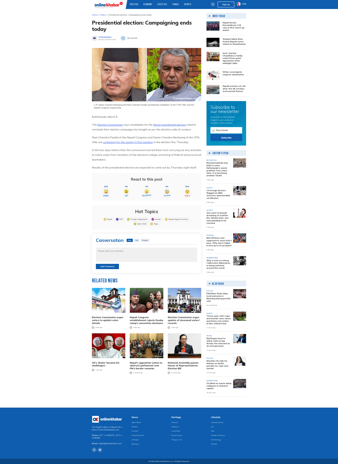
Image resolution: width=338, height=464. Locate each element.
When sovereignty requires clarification (233, 73)
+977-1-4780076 (106, 435)
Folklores (175, 427)
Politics (134, 4)
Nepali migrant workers (178, 219)
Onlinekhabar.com (111, 430)
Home (95, 14)
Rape (156, 224)
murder (158, 219)
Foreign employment (138, 219)
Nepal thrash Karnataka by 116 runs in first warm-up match (233, 26)
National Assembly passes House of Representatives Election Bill (183, 365)
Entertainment (138, 435)
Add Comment (107, 266)
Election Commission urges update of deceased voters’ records (184, 320)
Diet (212, 431)
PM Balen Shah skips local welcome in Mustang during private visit (218, 297)
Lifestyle (162, 4)
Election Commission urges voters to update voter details (107, 320)
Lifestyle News (217, 422)
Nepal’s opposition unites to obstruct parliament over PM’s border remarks (146, 365)
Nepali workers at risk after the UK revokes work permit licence (234, 88)
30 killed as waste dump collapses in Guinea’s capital (218, 386)
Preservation (176, 435)
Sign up (226, 4)
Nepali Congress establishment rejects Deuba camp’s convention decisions (146, 320)
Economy (147, 4)
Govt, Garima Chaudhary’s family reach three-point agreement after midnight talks (233, 58)
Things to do (176, 440)
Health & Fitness (218, 435)
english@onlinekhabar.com (110, 443)
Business (135, 444)
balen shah (141, 224)
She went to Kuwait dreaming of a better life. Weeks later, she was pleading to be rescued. (217, 218)
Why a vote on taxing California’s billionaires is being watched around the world (218, 264)
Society (135, 431)
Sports (187, 4)
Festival (174, 422)
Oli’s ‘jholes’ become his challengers (105, 364)
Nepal (109, 219)
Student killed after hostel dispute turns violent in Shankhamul (234, 41)
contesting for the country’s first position (128, 142)
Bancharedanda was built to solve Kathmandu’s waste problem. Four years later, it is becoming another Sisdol (217, 169)
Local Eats (175, 431)
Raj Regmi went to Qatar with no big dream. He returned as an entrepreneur (218, 342)
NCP (121, 219)
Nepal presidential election (169, 124)
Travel (175, 4)
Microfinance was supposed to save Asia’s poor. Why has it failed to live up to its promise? (219, 242)
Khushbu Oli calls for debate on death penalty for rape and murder (217, 365)
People (214, 444)
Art (212, 427)
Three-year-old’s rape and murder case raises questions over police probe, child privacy (218, 320)
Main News (136, 422)
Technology (216, 440)
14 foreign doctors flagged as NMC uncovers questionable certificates (218, 194)
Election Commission (110, 124)
